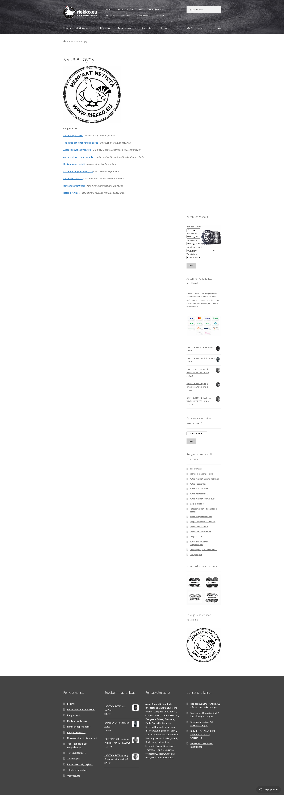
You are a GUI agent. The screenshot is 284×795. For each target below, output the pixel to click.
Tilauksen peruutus (77, 769)
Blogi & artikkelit (197, 503)
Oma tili (140, 9)
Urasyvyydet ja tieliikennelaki (203, 549)
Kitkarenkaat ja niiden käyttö (78, 171)
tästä (209, 300)
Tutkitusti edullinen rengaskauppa (80, 142)
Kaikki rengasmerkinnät (201, 516)
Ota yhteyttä (111, 15)
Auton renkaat (125, 28)
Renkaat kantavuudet (74, 185)
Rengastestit (148, 28)
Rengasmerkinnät (76, 732)
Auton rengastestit (73, 135)
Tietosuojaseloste (155, 9)
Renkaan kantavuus (199, 526)
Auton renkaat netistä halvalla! (204, 478)
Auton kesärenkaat (73, 178)
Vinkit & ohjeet (83, 28)
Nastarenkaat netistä (74, 164)
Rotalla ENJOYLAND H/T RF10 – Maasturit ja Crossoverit (202, 734)
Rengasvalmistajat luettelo (202, 521)
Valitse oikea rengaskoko (201, 473)
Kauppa (120, 9)
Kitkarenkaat (143, 15)
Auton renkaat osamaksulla (77, 149)
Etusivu (109, 9)
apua (193, 303)
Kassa (130, 9)
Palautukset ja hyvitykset (80, 764)
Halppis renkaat (71, 192)
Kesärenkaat (158, 15)
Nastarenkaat (127, 15)
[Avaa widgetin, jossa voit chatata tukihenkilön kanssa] (268, 790)
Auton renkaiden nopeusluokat (79, 157)
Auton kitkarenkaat (199, 488)
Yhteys (163, 28)
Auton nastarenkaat (199, 493)
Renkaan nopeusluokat (200, 531)
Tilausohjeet (106, 28)
